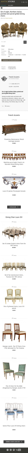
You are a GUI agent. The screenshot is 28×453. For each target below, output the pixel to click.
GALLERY (11, 86)
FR (21, 2)
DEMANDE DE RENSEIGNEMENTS (11, 60)
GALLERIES (10, 5)
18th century (7, 106)
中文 (26, 2)
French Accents (14, 77)
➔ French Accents (12, 67)
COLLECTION (16, 86)
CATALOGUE (3, 5)
